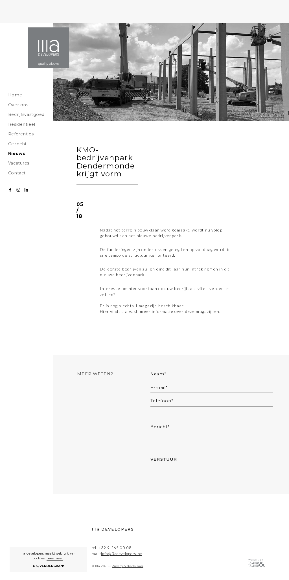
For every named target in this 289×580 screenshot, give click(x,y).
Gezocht (17, 143)
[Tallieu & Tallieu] (256, 563)
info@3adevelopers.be (121, 553)
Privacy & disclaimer (127, 566)
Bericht (159, 426)
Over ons (18, 104)
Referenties (21, 134)
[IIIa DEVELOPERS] (48, 47)
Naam (157, 373)
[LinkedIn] (26, 190)
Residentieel (21, 124)
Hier (104, 311)
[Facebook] (10, 190)
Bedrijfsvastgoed (26, 114)
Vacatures (18, 163)
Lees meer (55, 558)
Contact (17, 173)
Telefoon (160, 400)
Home (15, 95)
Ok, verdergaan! (48, 566)
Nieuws (16, 153)
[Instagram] (18, 190)
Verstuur (163, 459)
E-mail (158, 387)
